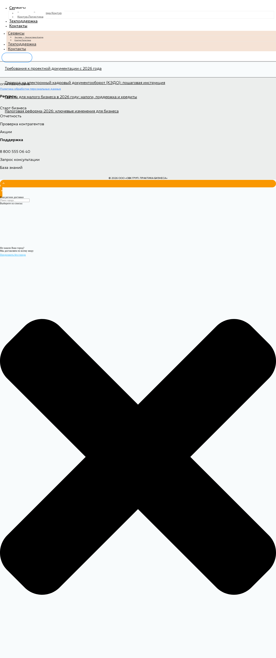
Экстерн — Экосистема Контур (29, 37)
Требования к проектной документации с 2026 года (53, 68)
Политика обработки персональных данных (30, 89)
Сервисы (17, 7)
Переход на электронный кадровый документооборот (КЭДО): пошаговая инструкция (85, 82)
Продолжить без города (13, 254)
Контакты (18, 25)
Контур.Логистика (30, 17)
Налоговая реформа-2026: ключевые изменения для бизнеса (62, 111)
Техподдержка (23, 21)
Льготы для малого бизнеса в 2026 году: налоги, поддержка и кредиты (71, 96)
